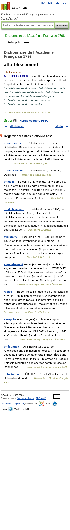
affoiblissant (17, 126)
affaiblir (9, 181)
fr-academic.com (15, 6)
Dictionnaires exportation (12, 403)
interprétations (19, 42)
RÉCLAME (41, 398)
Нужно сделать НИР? (34, 120)
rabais (8, 291)
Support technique (25, 398)
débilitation (11, 374)
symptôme (11, 236)
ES (64, 3)
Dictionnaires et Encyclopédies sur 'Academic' (27, 16)
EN (50, 3)
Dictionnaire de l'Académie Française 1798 (35, 35)
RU (43, 3)
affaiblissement (14, 209)
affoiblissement (14, 143)
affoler (59, 126)
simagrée (10, 319)
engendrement (13, 264)
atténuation (11, 346)
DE (57, 3)
